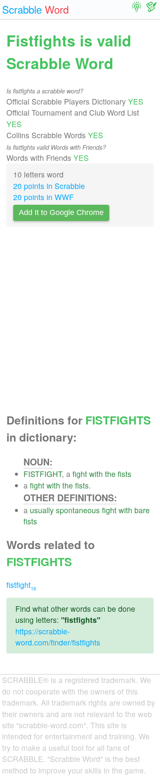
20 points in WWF (43, 197)
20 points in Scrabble (49, 185)
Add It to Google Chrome (61, 212)
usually (42, 510)
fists (124, 473)
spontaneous (78, 510)
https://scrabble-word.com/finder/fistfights (57, 637)
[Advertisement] (80, 322)
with (96, 473)
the (110, 473)
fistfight (21, 584)
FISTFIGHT (42, 473)
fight (80, 473)
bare (142, 510)
